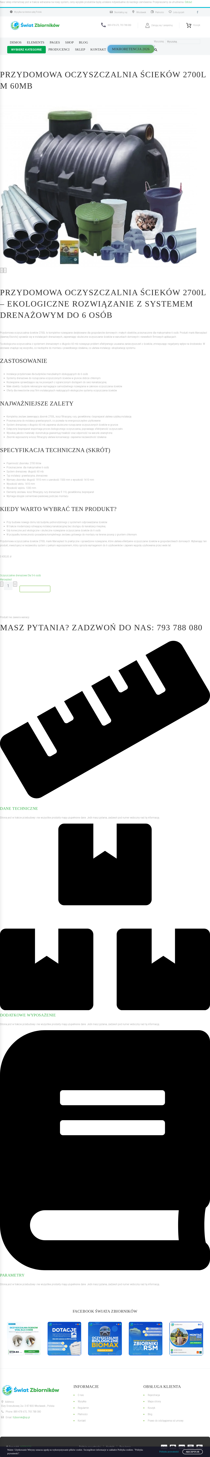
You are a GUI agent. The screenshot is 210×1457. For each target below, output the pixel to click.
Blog (83, 42)
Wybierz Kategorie (26, 49)
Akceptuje (193, 1452)
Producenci (59, 49)
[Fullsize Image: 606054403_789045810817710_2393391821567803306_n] (24, 1339)
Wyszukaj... (159, 41)
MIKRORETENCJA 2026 (131, 49)
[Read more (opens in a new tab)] (120, 12)
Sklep (80, 49)
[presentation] (1, 270)
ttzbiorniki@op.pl (21, 1417)
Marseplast (6, 579)
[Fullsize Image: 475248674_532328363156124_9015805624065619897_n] (64, 1339)
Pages (55, 42)
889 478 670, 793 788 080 (27, 1411)
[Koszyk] (189, 24)
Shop (69, 42)
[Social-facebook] (197, 12)
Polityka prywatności (169, 1451)
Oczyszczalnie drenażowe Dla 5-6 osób (20, 575)
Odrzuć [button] (188, 2)
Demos (16, 42)
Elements (35, 42)
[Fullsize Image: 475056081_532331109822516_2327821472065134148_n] (146, 1339)
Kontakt (98, 49)
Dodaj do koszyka (35, 589)
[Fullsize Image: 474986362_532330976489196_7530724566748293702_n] (105, 1339)
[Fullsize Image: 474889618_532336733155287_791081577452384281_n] (186, 1339)
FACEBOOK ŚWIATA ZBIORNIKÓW (105, 1311)
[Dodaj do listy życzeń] (3, 566)
